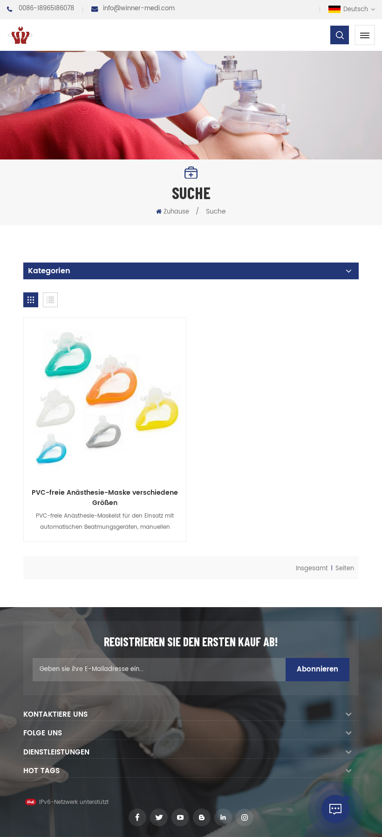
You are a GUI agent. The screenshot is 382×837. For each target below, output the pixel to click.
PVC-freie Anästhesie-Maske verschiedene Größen (105, 498)
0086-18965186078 (46, 9)
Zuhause (176, 212)
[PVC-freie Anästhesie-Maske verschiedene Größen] (104, 398)
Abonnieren (317, 669)
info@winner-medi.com (139, 9)
